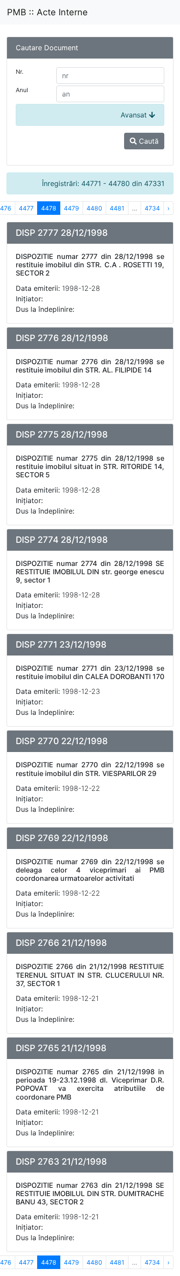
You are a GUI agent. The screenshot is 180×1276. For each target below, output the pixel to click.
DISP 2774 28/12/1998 (62, 540)
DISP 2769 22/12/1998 (62, 838)
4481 (117, 208)
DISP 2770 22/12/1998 (62, 741)
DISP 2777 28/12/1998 (62, 233)
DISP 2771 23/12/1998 (61, 644)
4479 (71, 208)
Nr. (20, 71)
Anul (22, 89)
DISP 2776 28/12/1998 (62, 338)
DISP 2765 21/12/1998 (61, 1048)
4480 (94, 208)
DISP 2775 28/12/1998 (62, 434)
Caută (148, 141)
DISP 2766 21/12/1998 (61, 943)
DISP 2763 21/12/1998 (61, 1161)
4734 (152, 208)
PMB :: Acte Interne (47, 12)
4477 (26, 208)
